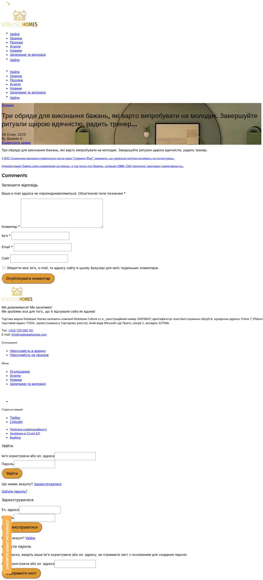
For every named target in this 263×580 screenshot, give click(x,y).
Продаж (16, 42)
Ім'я (6, 236)
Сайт (5, 258)
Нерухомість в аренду (28, 351)
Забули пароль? (14, 491)
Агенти (15, 46)
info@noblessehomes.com (29, 334)
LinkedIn (16, 422)
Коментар (11, 227)
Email (7, 247)
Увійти (30, 538)
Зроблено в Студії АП (25, 433)
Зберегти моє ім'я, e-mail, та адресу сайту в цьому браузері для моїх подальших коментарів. (83, 268)
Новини (16, 50)
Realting (15, 437)
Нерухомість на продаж (29, 355)
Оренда (16, 38)
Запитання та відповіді (28, 55)
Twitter (15, 418)
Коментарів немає (16, 143)
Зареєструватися (47, 484)
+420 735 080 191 (20, 330)
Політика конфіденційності (28, 429)
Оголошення (20, 371)
